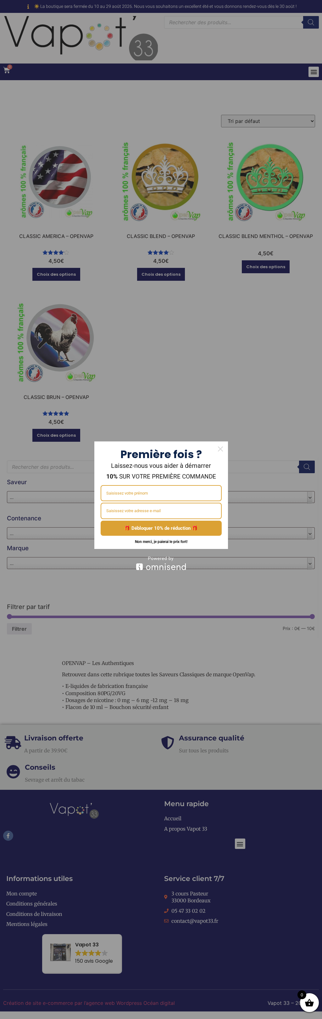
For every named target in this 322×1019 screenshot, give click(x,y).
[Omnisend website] (161, 563)
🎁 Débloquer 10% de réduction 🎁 (161, 528)
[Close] (220, 449)
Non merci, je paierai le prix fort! (161, 542)
